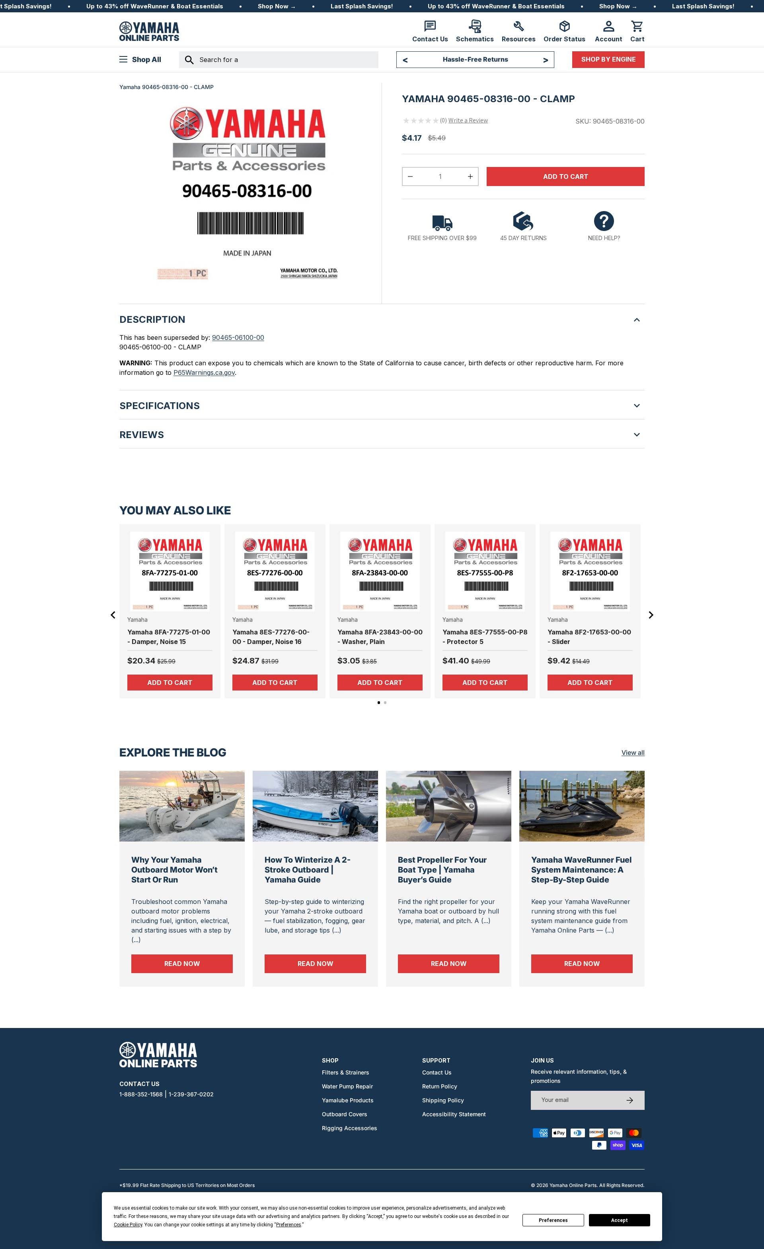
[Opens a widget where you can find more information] (35, 1235)
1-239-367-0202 (191, 1094)
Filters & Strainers (345, 1072)
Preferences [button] (288, 1225)
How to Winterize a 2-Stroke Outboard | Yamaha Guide (308, 869)
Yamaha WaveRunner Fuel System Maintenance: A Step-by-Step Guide (581, 869)
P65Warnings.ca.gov (204, 372)
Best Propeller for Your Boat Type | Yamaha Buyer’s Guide (442, 869)
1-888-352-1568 (141, 1094)
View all (633, 752)
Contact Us (437, 1072)
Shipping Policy (443, 1100)
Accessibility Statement (454, 1114)
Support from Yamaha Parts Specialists (475, 59)
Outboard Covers (344, 1114)
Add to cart (566, 176)
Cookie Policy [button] (128, 1225)
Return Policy (439, 1086)
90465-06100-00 (238, 337)
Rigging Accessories (349, 1128)
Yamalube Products (348, 1100)
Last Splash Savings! (362, 6)
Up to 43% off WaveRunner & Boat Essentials (154, 6)
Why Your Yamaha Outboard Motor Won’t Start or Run (174, 869)
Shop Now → (277, 6)
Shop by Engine (608, 59)
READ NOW (198, 963)
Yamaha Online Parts (573, 1185)
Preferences (553, 1220)
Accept (619, 1220)
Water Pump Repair (347, 1086)
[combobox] (278, 59)
